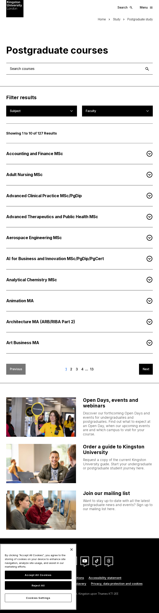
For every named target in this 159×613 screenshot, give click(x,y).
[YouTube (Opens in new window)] (84, 561)
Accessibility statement (105, 578)
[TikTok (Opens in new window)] (96, 561)
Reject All (38, 585)
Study (116, 19)
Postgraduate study (140, 19)
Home (102, 19)
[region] (38, 577)
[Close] (71, 549)
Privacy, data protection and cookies (117, 583)
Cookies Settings (38, 597)
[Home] (14, 8)
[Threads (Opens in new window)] (109, 561)
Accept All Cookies (38, 575)
